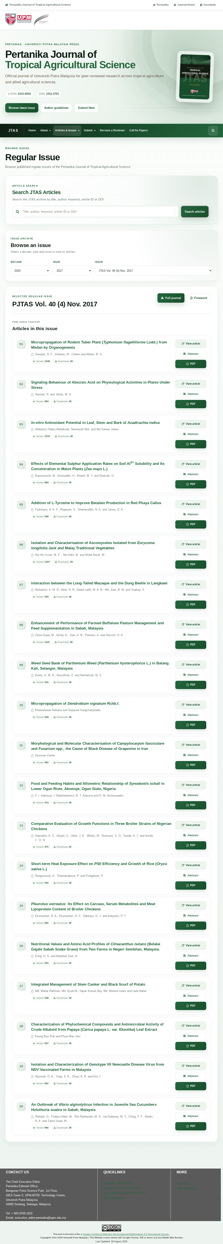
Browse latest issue (22, 107)
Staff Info (183, 1183)
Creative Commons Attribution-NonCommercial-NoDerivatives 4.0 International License (126, 1234)
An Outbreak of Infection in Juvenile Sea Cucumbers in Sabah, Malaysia (94, 1107)
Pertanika (163, 4)
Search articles (195, 211)
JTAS (13, 130)
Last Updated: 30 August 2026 (111, 1241)
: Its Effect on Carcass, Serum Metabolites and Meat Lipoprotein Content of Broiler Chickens (93, 906)
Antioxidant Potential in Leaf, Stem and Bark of (95, 423)
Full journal (173, 298)
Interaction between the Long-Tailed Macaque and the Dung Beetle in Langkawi (99, 583)
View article (193, 343)
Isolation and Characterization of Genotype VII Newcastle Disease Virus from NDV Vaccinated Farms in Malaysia (97, 1067)
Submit (88, 130)
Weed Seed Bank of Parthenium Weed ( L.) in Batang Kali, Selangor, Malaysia (100, 666)
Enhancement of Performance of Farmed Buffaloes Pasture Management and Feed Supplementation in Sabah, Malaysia (97, 626)
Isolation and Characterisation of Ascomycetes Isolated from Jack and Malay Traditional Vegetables (93, 545)
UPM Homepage (113, 1198)
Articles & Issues (65, 130)
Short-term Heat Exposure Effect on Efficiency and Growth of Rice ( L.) (99, 866)
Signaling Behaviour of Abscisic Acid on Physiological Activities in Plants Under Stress (100, 385)
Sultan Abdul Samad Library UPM (124, 1193)
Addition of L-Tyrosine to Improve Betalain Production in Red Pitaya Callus (96, 503)
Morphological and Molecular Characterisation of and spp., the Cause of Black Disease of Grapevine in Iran (97, 746)
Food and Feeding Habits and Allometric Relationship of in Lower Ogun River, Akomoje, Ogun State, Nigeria (97, 786)
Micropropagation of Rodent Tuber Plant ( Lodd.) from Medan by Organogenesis (99, 345)
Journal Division (187, 1188)
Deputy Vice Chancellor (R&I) (121, 1188)
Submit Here (86, 107)
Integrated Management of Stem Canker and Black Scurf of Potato (88, 984)
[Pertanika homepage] (27, 20)
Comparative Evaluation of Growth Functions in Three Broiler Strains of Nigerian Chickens (101, 826)
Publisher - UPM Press (117, 1183)
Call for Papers (138, 130)
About (44, 130)
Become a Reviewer (112, 130)
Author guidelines (56, 107)
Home (32, 130)
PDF (192, 363)
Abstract (193, 353)
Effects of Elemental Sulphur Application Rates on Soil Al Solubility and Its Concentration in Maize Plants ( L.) (97, 466)
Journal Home (186, 4)
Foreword (200, 298)
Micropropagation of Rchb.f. (75, 703)
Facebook (210, 4)
